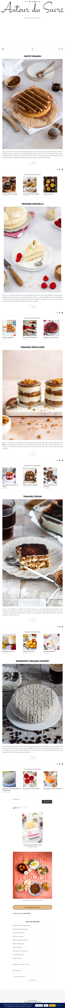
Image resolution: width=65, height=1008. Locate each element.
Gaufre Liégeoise (8, 337)
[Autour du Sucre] (32, 11)
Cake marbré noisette (30, 485)
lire (32, 163)
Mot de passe (17, 970)
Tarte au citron (49, 194)
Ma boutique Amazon (32, 907)
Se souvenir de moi (19, 976)
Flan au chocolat (17, 947)
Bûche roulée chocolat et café (21, 925)
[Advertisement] (32, 35)
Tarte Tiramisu (32, 56)
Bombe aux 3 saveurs (51, 337)
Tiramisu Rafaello (33, 204)
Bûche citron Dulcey (18, 933)
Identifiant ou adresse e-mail (21, 964)
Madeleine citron (28, 651)
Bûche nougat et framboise (20, 940)
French (17, 807)
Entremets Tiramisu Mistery (32, 661)
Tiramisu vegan (32, 496)
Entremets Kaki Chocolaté (20, 929)
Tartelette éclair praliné (31, 194)
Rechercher (16, 799)
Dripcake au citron (8, 651)
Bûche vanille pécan (18, 943)
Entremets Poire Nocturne (20, 951)
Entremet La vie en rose (31, 788)
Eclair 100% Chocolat (30, 337)
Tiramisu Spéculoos (32, 347)
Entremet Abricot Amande (53, 788)
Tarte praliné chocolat (9, 194)
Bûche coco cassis (18, 936)
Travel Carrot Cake (18, 954)
